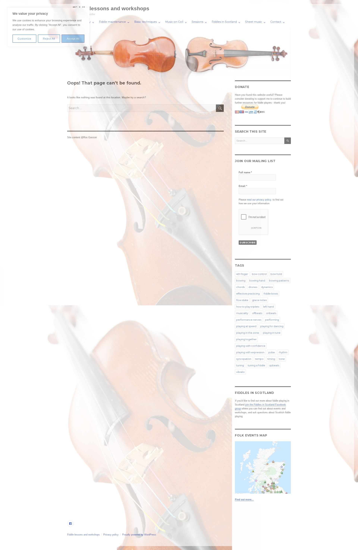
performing (272, 319)
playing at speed (246, 326)
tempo (259, 358)
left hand (268, 306)
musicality (242, 313)
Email (243, 186)
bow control (259, 273)
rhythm (283, 352)
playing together (246, 339)
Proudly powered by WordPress (139, 534)
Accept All (73, 38)
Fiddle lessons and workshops (111, 8)
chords (240, 287)
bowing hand (257, 280)
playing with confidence (250, 345)
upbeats (274, 365)
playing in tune (271, 332)
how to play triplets (247, 306)
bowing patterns (279, 280)
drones (253, 287)
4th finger (242, 273)
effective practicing (248, 293)
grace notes (259, 300)
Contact (275, 21)
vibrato (240, 371)
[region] (48, 27)
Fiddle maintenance (112, 21)
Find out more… (244, 499)
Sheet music (253, 21)
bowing (240, 280)
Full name (245, 172)
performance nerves (248, 319)
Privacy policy (111, 534)
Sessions (197, 21)
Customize (24, 38)
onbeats (271, 313)
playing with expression (250, 352)
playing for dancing (271, 326)
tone (282, 358)
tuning (240, 365)
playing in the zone (247, 332)
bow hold (276, 273)
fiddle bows (271, 293)
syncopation (243, 358)
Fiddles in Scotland (224, 21)
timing (271, 358)
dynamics (267, 287)
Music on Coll (174, 21)
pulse (271, 352)
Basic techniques (145, 21)
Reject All (49, 38)
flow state (242, 300)
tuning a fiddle (256, 365)
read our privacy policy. (259, 199)
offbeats (257, 313)
